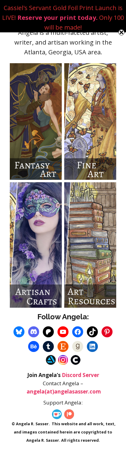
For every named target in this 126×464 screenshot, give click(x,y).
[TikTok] (92, 331)
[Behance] (33, 346)
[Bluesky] (18, 331)
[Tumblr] (48, 346)
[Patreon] (48, 331)
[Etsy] (63, 346)
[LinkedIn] (92, 346)
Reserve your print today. (57, 17)
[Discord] (33, 331)
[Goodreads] (77, 346)
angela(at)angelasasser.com (64, 391)
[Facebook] (77, 331)
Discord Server (80, 375)
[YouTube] (63, 331)
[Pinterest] (107, 331)
